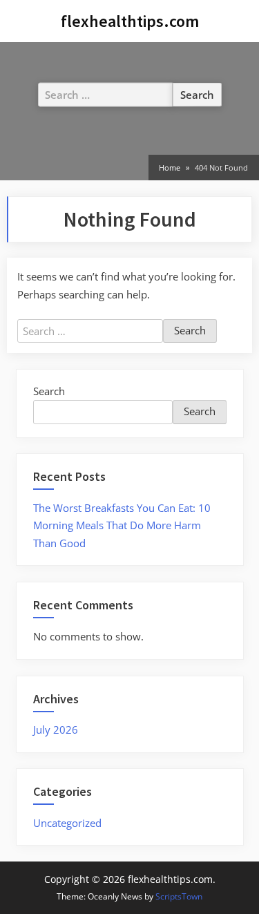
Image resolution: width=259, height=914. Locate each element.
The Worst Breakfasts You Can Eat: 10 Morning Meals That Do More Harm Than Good (122, 525)
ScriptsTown (178, 896)
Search (49, 391)
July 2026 (55, 729)
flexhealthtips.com (130, 21)
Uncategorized (67, 823)
